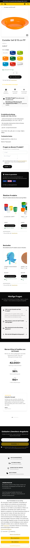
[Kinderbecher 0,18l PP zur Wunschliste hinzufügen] (15, 213)
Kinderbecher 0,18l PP (9, 216)
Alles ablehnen (15, 542)
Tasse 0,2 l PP (24, 216)
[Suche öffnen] (28, 4)
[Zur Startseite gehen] (5, 4)
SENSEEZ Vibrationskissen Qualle (10, 267)
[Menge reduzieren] (16, 73)
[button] (15, 23)
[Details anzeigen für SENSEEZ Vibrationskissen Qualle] (10, 258)
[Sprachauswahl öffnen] (24, 4)
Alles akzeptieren (15, 538)
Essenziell (5, 531)
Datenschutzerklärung (22, 160)
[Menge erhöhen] (16, 72)
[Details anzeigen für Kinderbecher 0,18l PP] (10, 208)
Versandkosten (14, 80)
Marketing (12, 531)
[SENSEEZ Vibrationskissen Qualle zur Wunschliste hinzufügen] (15, 263)
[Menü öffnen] (2, 4)
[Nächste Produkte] (25, 217)
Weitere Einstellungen (15, 534)
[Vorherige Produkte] (5, 217)
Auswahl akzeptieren (15, 545)
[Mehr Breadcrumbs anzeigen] (2, 7)
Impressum (6, 525)
